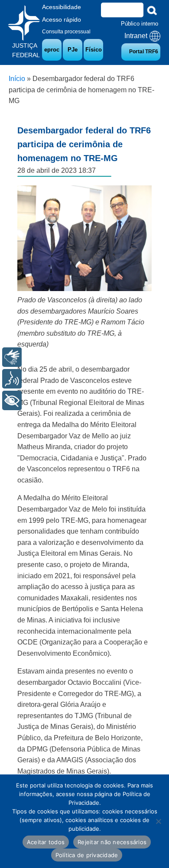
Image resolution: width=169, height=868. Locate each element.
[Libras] (12, 357)
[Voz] (12, 379)
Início (17, 78)
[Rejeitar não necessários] (158, 821)
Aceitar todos (46, 842)
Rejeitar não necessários (112, 842)
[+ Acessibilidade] (12, 400)
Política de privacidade (86, 855)
